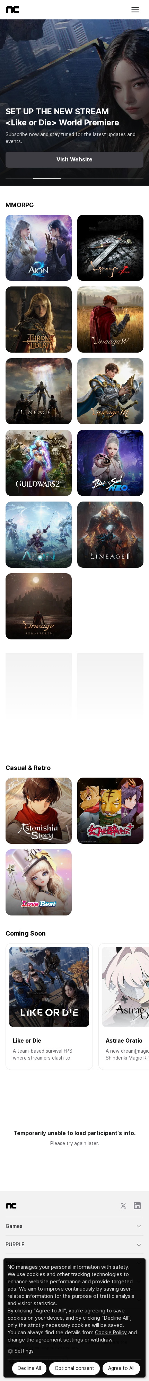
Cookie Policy (111, 1332)
